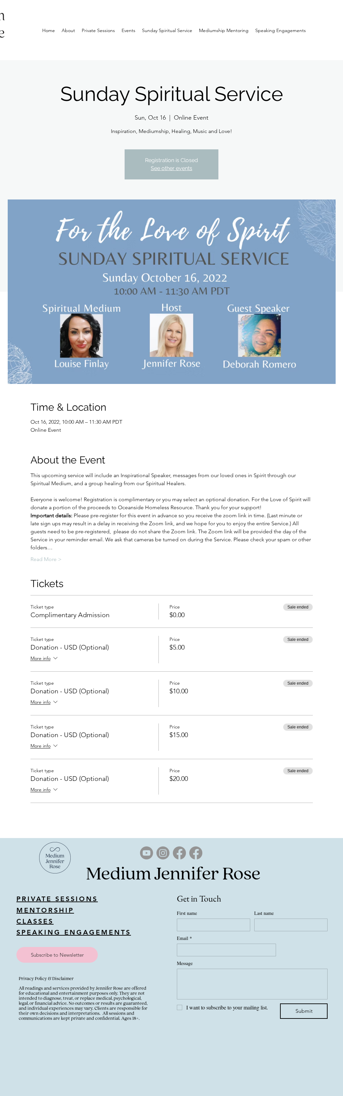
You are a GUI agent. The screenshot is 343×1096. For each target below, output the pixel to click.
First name (187, 913)
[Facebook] (179, 852)
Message (185, 963)
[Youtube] (146, 852)
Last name (264, 913)
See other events (171, 168)
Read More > (46, 559)
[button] (57, 955)
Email (184, 938)
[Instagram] (162, 852)
